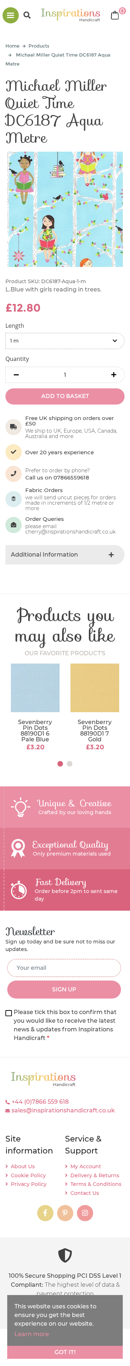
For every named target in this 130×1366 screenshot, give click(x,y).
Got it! (65, 1352)
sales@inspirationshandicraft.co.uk (63, 1110)
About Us (23, 1166)
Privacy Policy (29, 1184)
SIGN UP (64, 989)
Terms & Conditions (95, 1184)
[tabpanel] (35, 708)
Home (12, 46)
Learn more (31, 1334)
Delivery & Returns (94, 1175)
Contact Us (84, 1193)
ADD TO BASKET (65, 396)
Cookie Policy (28, 1175)
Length (14, 326)
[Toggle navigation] (11, 15)
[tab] (65, 554)
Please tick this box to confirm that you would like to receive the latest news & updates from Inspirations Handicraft (65, 1025)
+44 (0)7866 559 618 (40, 1101)
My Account (85, 1166)
